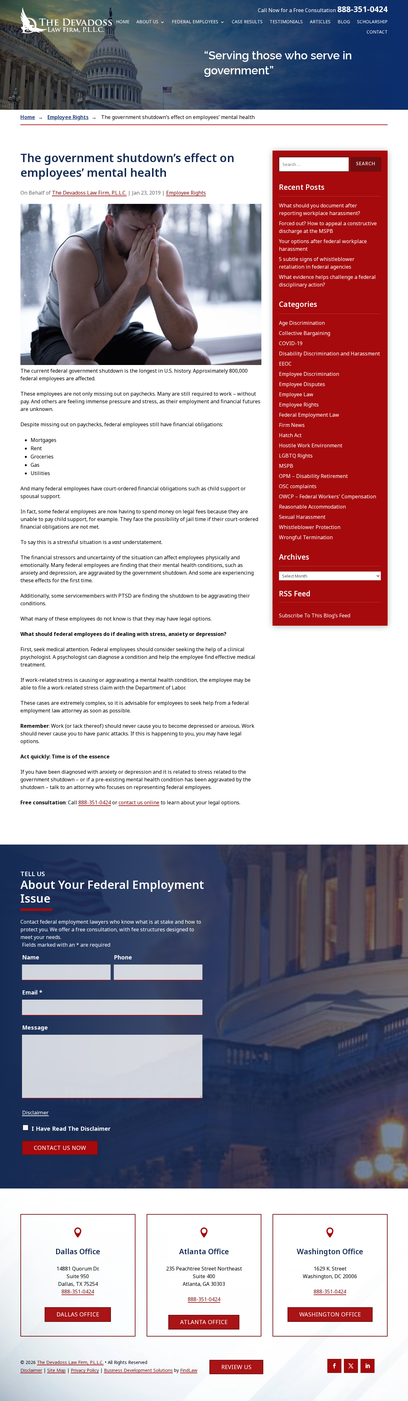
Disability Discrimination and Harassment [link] (329, 353)
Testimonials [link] (286, 22)
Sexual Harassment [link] (302, 516)
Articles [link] (320, 22)
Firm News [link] (292, 424)
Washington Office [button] (330, 1314)
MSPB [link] (286, 465)
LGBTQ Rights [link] (296, 455)
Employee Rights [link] (186, 192)
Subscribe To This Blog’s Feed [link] (314, 615)
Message (35, 1027)
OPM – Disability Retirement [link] (313, 476)
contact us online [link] (139, 802)
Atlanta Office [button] (204, 1322)
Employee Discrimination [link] (309, 373)
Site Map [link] (56, 1370)
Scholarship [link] (372, 22)
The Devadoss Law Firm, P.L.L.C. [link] (89, 192)
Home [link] (122, 22)
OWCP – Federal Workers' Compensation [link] (327, 496)
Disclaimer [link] (31, 1370)
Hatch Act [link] (290, 435)
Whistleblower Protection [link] (309, 527)
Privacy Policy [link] (85, 1370)
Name (30, 957)
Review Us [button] (236, 1367)
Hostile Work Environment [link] (310, 445)
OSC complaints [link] (298, 486)
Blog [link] (344, 22)
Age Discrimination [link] (302, 322)
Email (32, 992)
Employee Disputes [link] (302, 384)
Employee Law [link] (296, 394)
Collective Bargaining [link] (304, 333)
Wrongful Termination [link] (306, 537)
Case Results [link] (247, 22)
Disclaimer (35, 1112)
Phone (123, 957)
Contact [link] (377, 32)
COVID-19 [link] (290, 343)
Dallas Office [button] (77, 1314)
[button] (334, 1366)
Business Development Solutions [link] (138, 1370)
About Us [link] (147, 22)
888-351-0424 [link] (362, 9)
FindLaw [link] (188, 1370)
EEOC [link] (285, 363)
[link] (66, 20)
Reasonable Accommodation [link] (312, 506)
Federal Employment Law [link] (309, 414)
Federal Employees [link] (195, 22)
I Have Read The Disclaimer (71, 1128)
